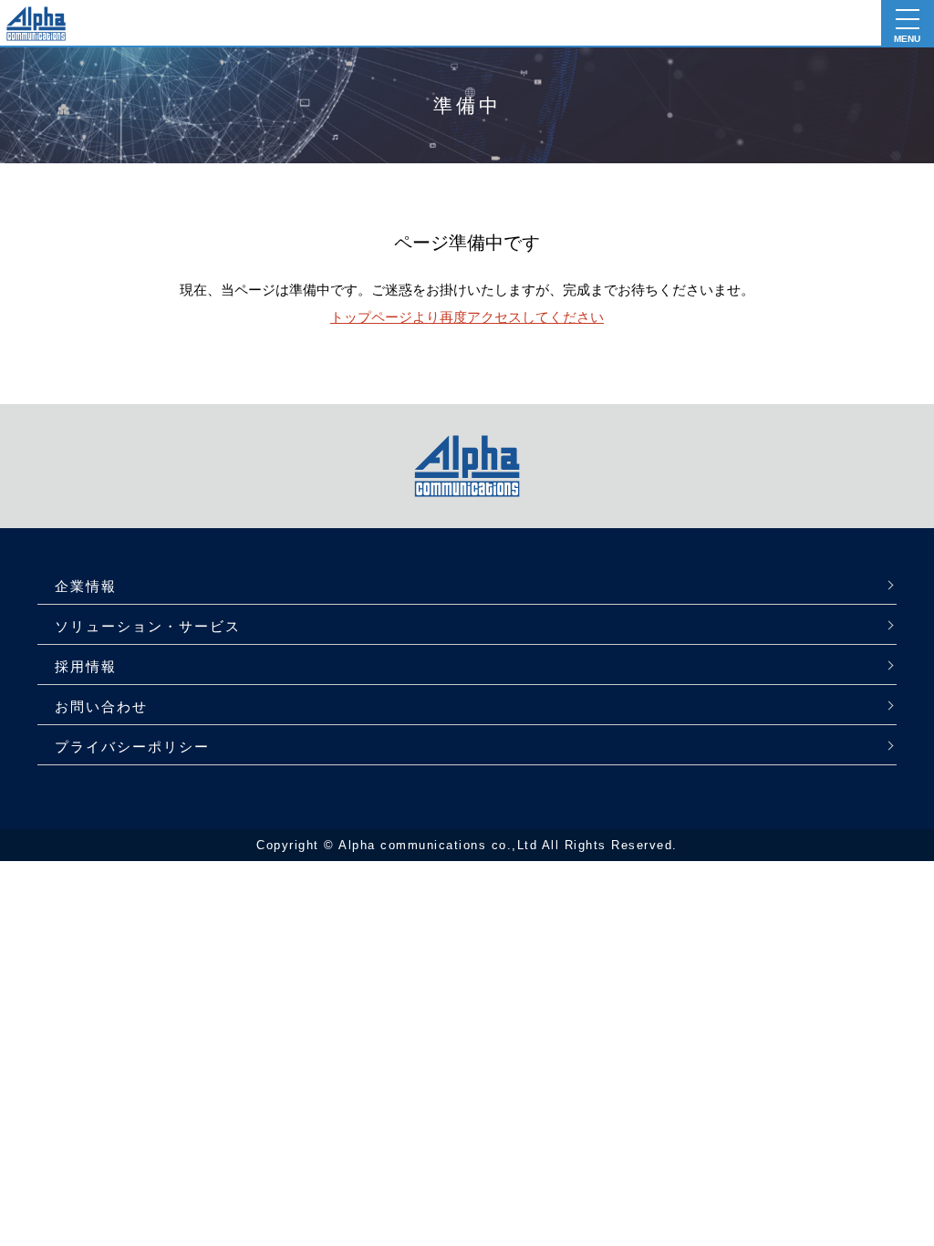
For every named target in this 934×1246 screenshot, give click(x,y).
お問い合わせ (101, 706)
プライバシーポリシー (132, 746)
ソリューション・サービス (148, 626)
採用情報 (86, 666)
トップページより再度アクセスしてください (467, 317)
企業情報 (86, 586)
